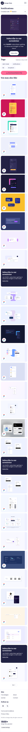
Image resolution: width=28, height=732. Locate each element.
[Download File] (14, 89)
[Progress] (14, 334)
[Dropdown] (14, 146)
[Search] (14, 616)
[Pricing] (14, 579)
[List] (14, 635)
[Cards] (14, 315)
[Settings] (14, 296)
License (3, 698)
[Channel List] (14, 428)
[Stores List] (14, 183)
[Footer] (14, 560)
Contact (15, 698)
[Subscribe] (14, 221)
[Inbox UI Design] (14, 127)
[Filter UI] (14, 390)
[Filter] (14, 108)
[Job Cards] (14, 522)
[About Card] (14, 503)
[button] (25, 3)
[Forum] (14, 447)
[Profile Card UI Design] (14, 597)
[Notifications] (14, 673)
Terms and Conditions (7, 711)
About (15, 695)
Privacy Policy (5, 714)
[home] (6, 2)
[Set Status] (14, 541)
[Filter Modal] (14, 165)
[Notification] (14, 240)
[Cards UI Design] (14, 202)
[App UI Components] (14, 484)
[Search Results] (14, 409)
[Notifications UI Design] (14, 259)
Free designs (4, 695)
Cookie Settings (5, 727)
